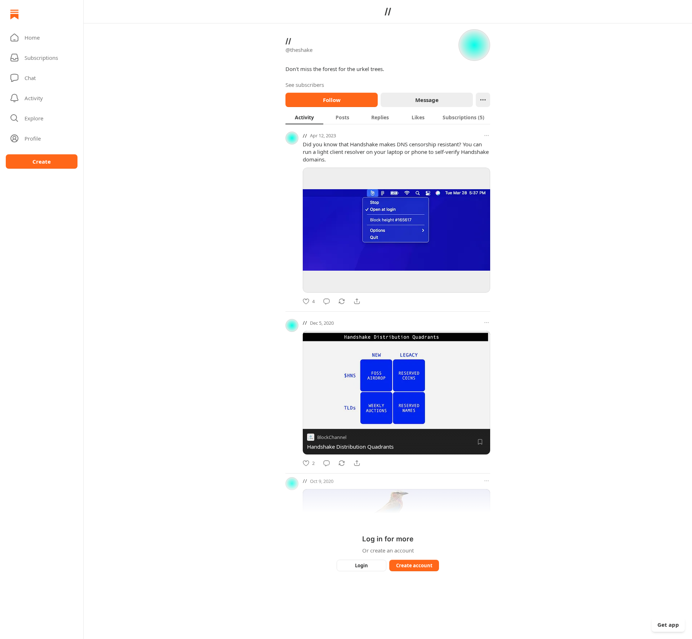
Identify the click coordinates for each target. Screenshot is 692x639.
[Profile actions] (483, 100)
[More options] (486, 135)
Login (361, 565)
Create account (414, 565)
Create (41, 161)
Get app (668, 624)
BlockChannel (331, 437)
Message (427, 99)
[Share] (357, 301)
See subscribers (304, 84)
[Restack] (342, 301)
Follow (332, 99)
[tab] (304, 117)
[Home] (14, 14)
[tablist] (387, 117)
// (305, 135)
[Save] (480, 442)
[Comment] (326, 301)
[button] (41, 37)
